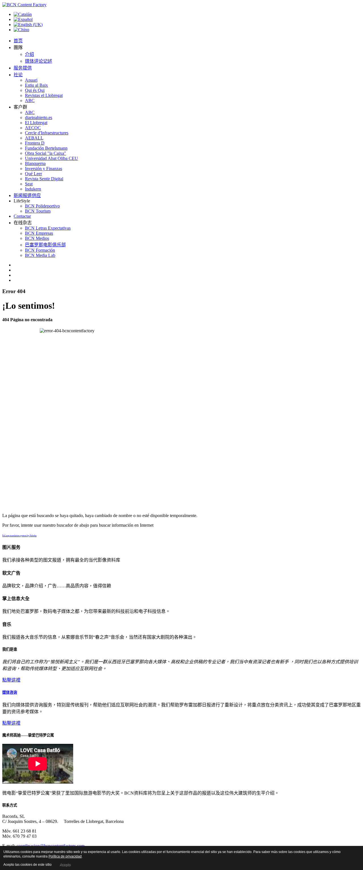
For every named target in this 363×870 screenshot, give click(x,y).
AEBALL (34, 138)
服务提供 (23, 67)
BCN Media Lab (40, 255)
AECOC (33, 127)
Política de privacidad (65, 856)
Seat (29, 183)
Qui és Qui (35, 90)
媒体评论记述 (38, 61)
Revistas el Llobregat (44, 95)
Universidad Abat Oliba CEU (51, 158)
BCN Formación (40, 250)
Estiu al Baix (36, 85)
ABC (30, 100)
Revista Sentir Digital (44, 178)
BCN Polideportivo (42, 206)
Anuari (31, 80)
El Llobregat (36, 122)
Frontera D (35, 143)
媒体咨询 (9, 692)
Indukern (33, 189)
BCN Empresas (39, 233)
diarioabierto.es (38, 117)
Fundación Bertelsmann (46, 148)
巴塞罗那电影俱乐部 (45, 244)
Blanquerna (35, 163)
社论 (18, 74)
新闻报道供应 (27, 195)
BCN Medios (37, 238)
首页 (18, 40)
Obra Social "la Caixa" (45, 153)
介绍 (29, 54)
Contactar (22, 216)
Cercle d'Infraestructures (46, 132)
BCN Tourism (37, 211)
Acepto (65, 865)
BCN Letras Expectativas (48, 228)
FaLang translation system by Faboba (19, 535)
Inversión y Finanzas (43, 168)
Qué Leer (33, 173)
